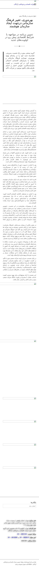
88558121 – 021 (24, 537)
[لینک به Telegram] (34, 566)
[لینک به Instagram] (31, 566)
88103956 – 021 (13, 537)
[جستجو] (30, 4)
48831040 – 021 (22, 534)
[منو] (35, 4)
